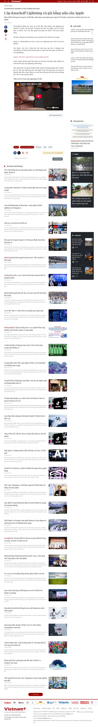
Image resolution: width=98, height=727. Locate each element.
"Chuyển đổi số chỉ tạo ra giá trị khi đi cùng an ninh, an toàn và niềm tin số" (25, 539)
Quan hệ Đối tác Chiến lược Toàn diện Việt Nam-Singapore (82, 143)
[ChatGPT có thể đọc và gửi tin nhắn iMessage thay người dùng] (58, 473)
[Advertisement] (39, 129)
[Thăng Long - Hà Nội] (87, 1)
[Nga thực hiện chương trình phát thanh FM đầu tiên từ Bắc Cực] (58, 421)
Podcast (78, 235)
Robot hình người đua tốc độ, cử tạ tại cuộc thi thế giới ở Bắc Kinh (25, 294)
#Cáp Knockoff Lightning (27, 147)
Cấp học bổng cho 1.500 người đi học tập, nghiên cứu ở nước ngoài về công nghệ (24, 328)
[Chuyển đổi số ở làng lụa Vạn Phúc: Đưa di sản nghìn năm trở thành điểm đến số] (58, 385)
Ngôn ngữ (63, 708)
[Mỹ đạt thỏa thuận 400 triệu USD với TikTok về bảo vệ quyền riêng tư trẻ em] (58, 403)
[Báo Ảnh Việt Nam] (85, 702)
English (64, 1)
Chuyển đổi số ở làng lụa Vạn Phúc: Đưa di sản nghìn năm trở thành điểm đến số (25, 381)
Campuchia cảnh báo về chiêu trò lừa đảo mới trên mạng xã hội (25, 188)
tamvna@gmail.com (68, 714)
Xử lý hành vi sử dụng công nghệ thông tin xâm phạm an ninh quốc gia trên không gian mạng (25, 521)
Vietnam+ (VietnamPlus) (16, 1)
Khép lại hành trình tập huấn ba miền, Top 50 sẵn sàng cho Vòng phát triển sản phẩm (24, 557)
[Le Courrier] (74, 702)
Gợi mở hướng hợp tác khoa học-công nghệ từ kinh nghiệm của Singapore (23, 206)
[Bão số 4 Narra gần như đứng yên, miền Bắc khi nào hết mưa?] (82, 164)
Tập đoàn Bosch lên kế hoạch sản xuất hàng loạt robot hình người (24, 609)
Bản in (5, 35)
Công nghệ (8, 6)
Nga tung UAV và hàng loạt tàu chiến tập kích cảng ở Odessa (77, 256)
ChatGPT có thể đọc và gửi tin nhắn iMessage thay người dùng (25, 469)
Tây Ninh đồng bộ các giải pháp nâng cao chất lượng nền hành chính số (25, 171)
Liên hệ (90, 708)
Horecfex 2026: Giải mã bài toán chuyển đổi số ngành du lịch (24, 276)
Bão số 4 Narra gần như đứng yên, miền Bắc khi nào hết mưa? (82, 175)
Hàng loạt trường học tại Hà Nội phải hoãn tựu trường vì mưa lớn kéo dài (77, 241)
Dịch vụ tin (76, 708)
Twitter (5, 31)
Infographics (78, 121)
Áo (51, 147)
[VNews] (92, 702)
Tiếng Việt (59, 1)
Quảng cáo (83, 708)
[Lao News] (27, 702)
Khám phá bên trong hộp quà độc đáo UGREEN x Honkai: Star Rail (22, 661)
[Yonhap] (51, 702)
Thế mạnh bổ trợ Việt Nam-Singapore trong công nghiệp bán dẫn (25, 679)
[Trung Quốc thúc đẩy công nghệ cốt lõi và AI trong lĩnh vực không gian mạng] (58, 368)
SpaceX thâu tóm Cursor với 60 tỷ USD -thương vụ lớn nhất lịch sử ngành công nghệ (82, 51)
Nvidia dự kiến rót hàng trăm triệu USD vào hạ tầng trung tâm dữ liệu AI (23, 346)
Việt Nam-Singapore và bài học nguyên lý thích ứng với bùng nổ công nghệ (24, 486)
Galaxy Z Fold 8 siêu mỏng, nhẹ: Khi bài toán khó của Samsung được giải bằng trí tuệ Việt (82, 59)
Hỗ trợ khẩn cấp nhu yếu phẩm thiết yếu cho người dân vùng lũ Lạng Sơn (81, 201)
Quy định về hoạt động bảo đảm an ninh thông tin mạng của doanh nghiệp (25, 504)
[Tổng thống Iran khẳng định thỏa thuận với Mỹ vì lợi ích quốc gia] (89, 271)
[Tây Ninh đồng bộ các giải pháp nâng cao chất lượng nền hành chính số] (58, 175)
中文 (78, 1)
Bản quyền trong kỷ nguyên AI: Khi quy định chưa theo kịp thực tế (24, 241)
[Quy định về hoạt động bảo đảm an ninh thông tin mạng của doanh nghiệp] (58, 507)
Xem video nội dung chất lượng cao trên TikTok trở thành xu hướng (23, 591)
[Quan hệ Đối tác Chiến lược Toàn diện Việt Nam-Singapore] (82, 131)
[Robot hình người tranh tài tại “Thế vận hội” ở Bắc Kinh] (58, 262)
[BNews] (14, 702)
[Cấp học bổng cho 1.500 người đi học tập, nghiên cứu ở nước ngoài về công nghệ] (58, 332)
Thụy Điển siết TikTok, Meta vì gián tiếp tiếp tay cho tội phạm (25, 434)
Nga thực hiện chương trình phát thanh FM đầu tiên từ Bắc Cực (24, 417)
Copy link (5, 39)
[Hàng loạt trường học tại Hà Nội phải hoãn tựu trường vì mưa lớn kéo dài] (89, 242)
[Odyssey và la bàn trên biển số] (58, 228)
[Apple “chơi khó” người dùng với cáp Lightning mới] (30, 57)
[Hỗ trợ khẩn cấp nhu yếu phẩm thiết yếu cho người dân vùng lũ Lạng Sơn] (82, 190)
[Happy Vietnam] (40, 702)
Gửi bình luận (57, 159)
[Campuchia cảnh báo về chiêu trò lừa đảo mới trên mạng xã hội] (58, 192)
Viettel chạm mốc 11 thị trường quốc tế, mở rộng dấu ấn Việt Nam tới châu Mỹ (25, 643)
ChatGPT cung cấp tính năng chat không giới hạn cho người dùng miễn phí (82, 30)
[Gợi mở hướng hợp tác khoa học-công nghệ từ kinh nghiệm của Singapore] (58, 210)
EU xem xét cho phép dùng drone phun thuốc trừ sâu (24, 573)
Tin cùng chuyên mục (15, 166)
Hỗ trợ (57, 708)
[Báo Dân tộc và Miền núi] (6, 702)
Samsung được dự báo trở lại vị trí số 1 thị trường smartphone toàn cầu (22, 626)
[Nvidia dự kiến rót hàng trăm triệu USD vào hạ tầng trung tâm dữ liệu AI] (58, 350)
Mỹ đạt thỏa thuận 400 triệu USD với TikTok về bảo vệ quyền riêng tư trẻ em (24, 399)
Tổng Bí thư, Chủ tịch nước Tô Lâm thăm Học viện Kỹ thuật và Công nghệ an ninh (81, 68)
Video (76, 154)
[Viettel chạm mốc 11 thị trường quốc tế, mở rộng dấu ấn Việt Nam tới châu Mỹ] (58, 647)
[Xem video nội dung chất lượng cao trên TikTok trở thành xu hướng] (58, 595)
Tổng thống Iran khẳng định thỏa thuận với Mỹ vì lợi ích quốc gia (77, 270)
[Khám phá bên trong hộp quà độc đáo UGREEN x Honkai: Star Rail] (58, 665)
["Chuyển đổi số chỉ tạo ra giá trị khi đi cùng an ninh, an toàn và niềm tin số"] (58, 543)
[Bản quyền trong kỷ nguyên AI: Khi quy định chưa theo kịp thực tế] (58, 245)
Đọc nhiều (77, 26)
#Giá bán (38, 147)
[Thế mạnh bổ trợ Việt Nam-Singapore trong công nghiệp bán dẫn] (58, 683)
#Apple (16, 147)
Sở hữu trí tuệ (36, 708)
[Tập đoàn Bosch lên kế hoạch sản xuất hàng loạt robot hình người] (58, 613)
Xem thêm (35, 694)
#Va (45, 147)
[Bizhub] (21, 702)
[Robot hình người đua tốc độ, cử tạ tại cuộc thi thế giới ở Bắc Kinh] (58, 298)
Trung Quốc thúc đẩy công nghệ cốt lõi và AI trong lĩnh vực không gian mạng (24, 364)
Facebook (5, 27)
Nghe (76, 247)
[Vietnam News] (64, 702)
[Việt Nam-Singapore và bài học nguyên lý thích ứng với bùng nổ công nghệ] (58, 490)
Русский (83, 1)
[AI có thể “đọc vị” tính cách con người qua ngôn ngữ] (58, 315)
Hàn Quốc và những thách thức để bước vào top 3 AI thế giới (25, 451)
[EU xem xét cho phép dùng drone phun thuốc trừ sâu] (58, 578)
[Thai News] (32, 702)
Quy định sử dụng (46, 708)
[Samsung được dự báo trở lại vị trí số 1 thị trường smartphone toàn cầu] (58, 630)
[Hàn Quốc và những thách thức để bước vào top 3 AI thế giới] (58, 455)
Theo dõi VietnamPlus (49, 153)
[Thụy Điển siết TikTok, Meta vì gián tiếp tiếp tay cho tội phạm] (58, 438)
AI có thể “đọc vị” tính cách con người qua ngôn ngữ (23, 310)
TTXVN (70, 708)
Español (74, 1)
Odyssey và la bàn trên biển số (15, 223)
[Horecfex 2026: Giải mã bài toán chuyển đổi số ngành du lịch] (58, 280)
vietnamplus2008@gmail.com (44, 718)
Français (70, 1)
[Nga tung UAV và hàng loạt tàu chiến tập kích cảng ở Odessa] (89, 256)
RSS (54, 708)
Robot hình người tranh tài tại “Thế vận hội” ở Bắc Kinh (24, 258)
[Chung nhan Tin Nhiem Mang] (85, 712)
